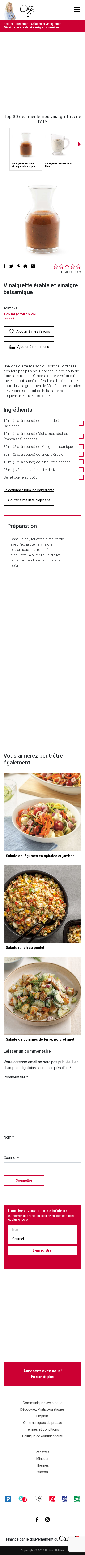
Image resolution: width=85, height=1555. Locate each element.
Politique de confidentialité (42, 1436)
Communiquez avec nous (42, 1403)
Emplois (42, 1416)
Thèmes (42, 1465)
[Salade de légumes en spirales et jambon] (42, 812)
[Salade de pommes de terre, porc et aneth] (42, 996)
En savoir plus (42, 1374)
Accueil (8, 24)
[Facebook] (37, 1519)
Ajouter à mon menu (33, 347)
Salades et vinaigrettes (46, 24)
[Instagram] (47, 1519)
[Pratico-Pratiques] (8, 1499)
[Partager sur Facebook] (4, 266)
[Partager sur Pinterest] (18, 266)
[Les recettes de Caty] (11, 10)
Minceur (42, 1459)
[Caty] (39, 1499)
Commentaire (16, 1077)
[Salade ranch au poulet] (42, 904)
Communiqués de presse (42, 1423)
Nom (9, 1137)
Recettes (22, 24)
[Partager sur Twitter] (11, 266)
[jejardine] (76, 1499)
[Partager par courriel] (33, 266)
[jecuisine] (52, 1499)
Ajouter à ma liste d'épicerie (28, 500)
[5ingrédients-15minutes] (23, 1499)
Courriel (11, 1157)
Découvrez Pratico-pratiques (42, 1409)
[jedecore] (64, 1499)
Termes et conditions (42, 1429)
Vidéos (42, 1472)
